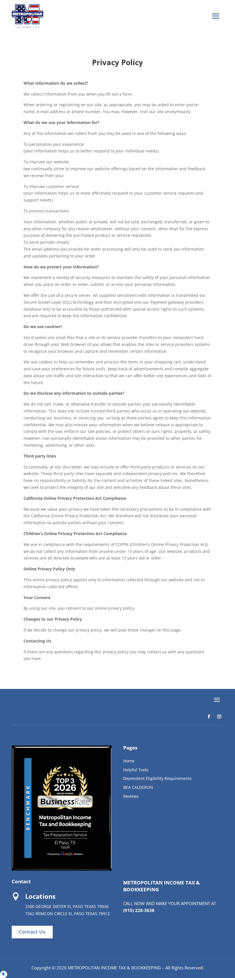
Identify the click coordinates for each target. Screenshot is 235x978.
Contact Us (32, 932)
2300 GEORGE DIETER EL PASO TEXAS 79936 (67, 906)
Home (128, 761)
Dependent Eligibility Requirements (157, 778)
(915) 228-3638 (138, 910)
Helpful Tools (135, 769)
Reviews (131, 796)
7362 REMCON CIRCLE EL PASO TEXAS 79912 (67, 913)
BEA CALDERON (138, 787)
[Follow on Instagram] (219, 716)
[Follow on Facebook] (209, 716)
